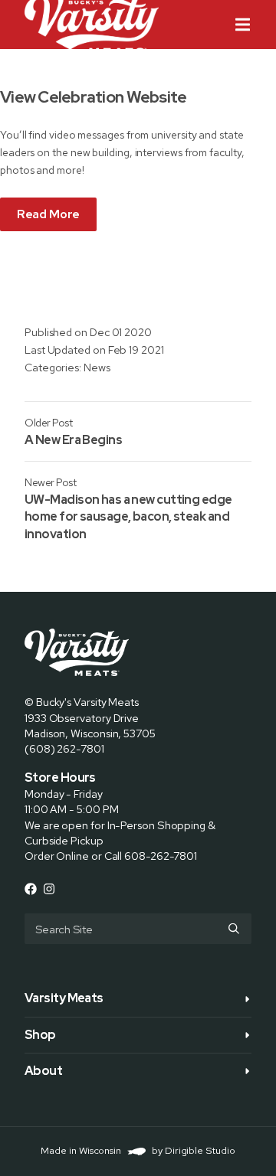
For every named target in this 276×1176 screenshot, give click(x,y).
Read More (48, 214)
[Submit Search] (233, 928)
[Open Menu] (255, 24)
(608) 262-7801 (64, 748)
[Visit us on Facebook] (31, 889)
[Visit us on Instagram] (49, 889)
